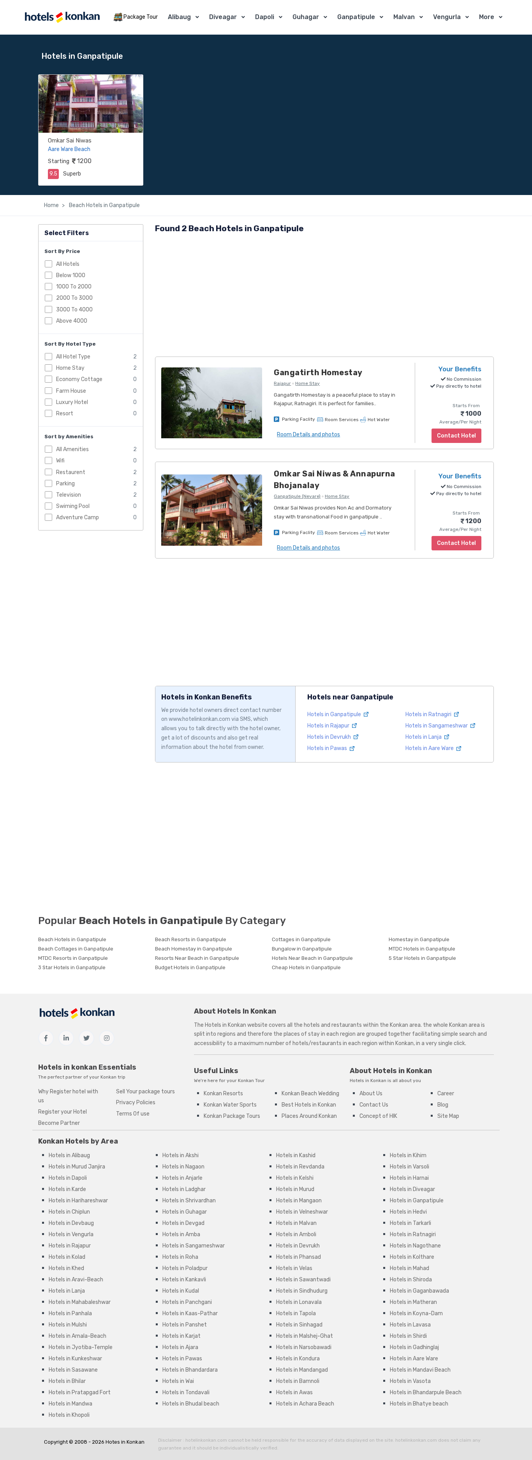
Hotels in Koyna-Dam (416, 1313)
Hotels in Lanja (424, 737)
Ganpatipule (356, 17)
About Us (370, 1093)
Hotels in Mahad (409, 1268)
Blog (442, 1105)
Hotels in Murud (295, 1189)
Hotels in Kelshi (295, 1178)
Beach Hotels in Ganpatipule (104, 205)
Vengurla (447, 17)
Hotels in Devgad (183, 1223)
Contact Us (373, 1105)
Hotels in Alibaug (69, 1155)
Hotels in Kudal (180, 1291)
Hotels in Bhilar (67, 1381)
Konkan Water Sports (230, 1105)
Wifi (60, 460)
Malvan (404, 17)
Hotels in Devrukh (329, 737)
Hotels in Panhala (70, 1313)
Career (445, 1093)
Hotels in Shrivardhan (189, 1200)
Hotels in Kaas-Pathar (190, 1313)
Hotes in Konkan (125, 1442)
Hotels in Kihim (408, 1155)
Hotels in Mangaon (299, 1200)
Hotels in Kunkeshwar (75, 1358)
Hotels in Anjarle (182, 1178)
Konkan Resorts (223, 1093)
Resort (64, 413)
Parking (65, 483)
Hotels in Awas (294, 1392)
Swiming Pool (73, 506)
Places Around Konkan (309, 1116)
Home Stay (70, 368)
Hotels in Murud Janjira (77, 1166)
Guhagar (305, 17)
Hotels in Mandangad (302, 1370)
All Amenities (72, 449)
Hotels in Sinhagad (299, 1324)
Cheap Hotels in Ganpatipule (306, 967)
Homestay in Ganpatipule (419, 939)
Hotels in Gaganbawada (419, 1291)
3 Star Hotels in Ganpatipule (72, 967)
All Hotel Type (73, 356)
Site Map (448, 1116)
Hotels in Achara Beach (305, 1403)
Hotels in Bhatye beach (419, 1403)
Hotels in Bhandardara (190, 1370)
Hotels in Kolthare (412, 1257)
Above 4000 (71, 321)
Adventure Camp (77, 517)
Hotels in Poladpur (185, 1268)
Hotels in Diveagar (412, 1189)
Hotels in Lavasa (410, 1324)
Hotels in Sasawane (73, 1370)
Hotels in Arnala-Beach (77, 1336)
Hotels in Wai (178, 1381)
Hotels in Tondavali (186, 1392)
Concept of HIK (378, 1116)
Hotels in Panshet (184, 1324)
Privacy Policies (135, 1102)
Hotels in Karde (67, 1189)
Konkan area (405, 1025)
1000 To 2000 (74, 286)
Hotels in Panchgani (187, 1302)
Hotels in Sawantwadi (303, 1279)
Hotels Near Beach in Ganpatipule (312, 958)
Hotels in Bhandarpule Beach (426, 1392)
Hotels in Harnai (409, 1178)
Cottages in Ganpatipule (301, 939)
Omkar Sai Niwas (70, 140)
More (486, 17)
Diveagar (223, 17)
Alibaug (179, 17)
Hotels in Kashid (295, 1155)
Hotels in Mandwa (70, 1403)
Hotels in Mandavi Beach (420, 1370)
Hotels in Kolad (67, 1257)
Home (51, 205)
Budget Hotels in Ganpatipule (190, 967)
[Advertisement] (324, 296)
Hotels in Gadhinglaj (414, 1347)
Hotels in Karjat (181, 1336)
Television (68, 495)
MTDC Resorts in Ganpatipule (73, 958)
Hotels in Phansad (298, 1257)
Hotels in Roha (180, 1257)
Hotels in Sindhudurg (302, 1291)
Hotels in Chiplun (69, 1212)
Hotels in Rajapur (329, 725)
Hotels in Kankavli (184, 1279)
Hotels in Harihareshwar (78, 1200)
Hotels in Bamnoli (297, 1381)
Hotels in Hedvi (408, 1212)
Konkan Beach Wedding (310, 1093)
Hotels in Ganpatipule (334, 714)
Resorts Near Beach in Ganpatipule (197, 958)
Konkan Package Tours (232, 1116)
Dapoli (264, 17)
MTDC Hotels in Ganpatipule (422, 949)
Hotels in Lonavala (299, 1302)
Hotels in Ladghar (184, 1189)
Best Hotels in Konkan (309, 1105)
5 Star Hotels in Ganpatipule (422, 958)
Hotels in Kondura (298, 1358)
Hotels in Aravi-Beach (76, 1279)
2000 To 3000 (74, 298)
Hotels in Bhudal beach (190, 1403)
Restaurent (70, 472)
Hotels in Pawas (327, 748)
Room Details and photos (308, 434)
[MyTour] (61, 17)
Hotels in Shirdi (408, 1336)
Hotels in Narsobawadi (303, 1347)
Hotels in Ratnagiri (429, 714)
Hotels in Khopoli (69, 1415)
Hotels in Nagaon (183, 1166)
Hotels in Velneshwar (302, 1212)
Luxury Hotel (72, 402)
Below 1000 (70, 275)
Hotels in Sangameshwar (437, 725)
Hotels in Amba (181, 1234)
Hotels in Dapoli (68, 1178)
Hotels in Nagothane (415, 1245)
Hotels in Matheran (413, 1302)
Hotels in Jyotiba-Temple (81, 1347)
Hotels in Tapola (296, 1313)
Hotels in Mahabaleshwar (80, 1302)
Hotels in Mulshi (68, 1324)
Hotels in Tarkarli (410, 1223)
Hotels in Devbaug (71, 1223)
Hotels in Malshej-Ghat (304, 1336)
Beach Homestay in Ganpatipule (193, 949)
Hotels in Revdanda (300, 1166)
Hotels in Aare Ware (430, 748)
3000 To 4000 (74, 309)
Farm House (71, 391)
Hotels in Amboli (296, 1234)
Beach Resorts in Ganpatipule (190, 939)
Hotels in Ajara (180, 1347)
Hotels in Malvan (296, 1223)
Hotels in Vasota (410, 1381)
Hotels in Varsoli (409, 1166)
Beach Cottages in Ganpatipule (75, 949)
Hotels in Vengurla (71, 1234)
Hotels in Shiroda (411, 1279)
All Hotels (67, 264)
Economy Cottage (79, 379)
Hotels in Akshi (180, 1155)
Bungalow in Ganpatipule (302, 949)
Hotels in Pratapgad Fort (80, 1392)
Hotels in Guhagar (184, 1212)
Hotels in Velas (294, 1268)
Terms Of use (133, 1113)
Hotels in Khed (66, 1268)
